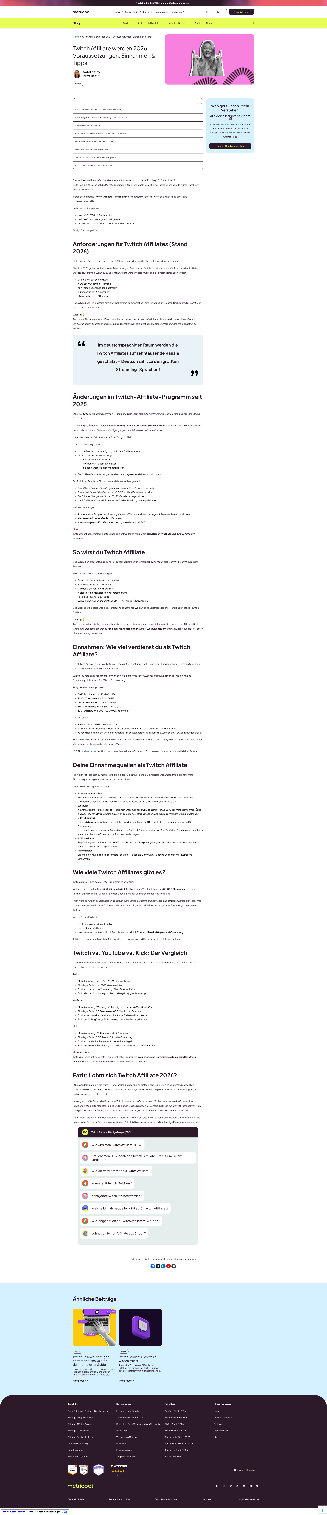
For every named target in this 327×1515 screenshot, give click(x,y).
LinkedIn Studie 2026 (175, 1430)
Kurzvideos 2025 (173, 1456)
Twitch (78, 83)
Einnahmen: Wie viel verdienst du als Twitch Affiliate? (100, 133)
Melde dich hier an (241, 12)
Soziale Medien (132, 12)
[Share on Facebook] (152, 1266)
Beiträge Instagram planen (80, 1417)
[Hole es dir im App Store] (240, 1470)
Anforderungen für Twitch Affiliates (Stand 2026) (98, 109)
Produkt (117, 12)
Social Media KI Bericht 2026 (179, 1443)
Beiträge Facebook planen (81, 1437)
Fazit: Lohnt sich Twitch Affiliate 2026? (93, 165)
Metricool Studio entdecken (230, 146)
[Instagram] (224, 1486)
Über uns (218, 1437)
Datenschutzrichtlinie (119, 1499)
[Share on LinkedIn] (163, 1266)
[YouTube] (244, 1486)
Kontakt (217, 1411)
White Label (122, 1430)
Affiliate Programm (223, 1417)
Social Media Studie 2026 (177, 1437)
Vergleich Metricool (125, 1456)
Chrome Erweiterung (78, 1443)
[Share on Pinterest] (168, 1266)
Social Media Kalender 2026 (130, 1417)
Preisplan (147, 12)
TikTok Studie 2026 (174, 1424)
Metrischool (176, 12)
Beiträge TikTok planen (79, 1430)
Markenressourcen (125, 1450)
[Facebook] (217, 1486)
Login (219, 12)
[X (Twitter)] (237, 1486)
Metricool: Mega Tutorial (127, 1411)
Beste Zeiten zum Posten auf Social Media (88, 1411)
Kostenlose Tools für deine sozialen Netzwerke (138, 1424)
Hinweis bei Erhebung (14, 1511)
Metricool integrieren (78, 1456)
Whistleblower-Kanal (249, 1499)
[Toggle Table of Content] (199, 101)
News (209, 23)
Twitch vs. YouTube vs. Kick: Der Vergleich (95, 157)
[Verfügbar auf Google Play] (253, 1470)
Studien (198, 23)
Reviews (218, 1424)
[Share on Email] (173, 1266)
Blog (76, 23)
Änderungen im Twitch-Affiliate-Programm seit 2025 (101, 117)
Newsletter (121, 1443)
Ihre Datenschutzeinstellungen (44, 1511)
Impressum (208, 1499)
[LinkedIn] (251, 1486)
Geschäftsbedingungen (166, 1499)
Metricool (90, 751)
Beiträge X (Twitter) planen (80, 1424)
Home (76, 36)
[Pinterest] (257, 1486)
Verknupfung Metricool (127, 1437)
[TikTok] (231, 1486)
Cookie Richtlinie (76, 1499)
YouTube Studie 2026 (175, 1411)
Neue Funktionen (76, 1450)
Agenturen (161, 12)
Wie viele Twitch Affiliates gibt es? (91, 149)
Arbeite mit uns (221, 1430)
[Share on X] (158, 1266)
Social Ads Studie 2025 (176, 1450)
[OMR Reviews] (120, 1470)
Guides (126, 23)
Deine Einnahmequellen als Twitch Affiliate (95, 141)
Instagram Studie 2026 (176, 1417)
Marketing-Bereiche (177, 23)
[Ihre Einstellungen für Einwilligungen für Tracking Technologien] (322, 1510)
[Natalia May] (77, 74)
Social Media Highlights (148, 23)
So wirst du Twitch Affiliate (88, 125)
